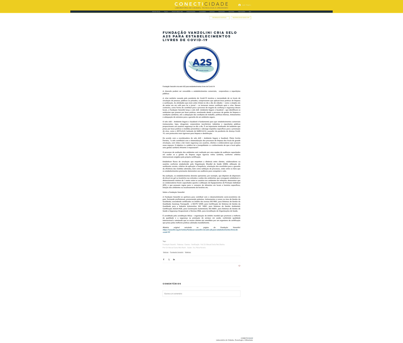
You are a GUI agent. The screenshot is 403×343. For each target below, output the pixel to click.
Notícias (165, 252)
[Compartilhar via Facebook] (164, 259)
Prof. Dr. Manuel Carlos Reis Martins (213, 244)
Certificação (195, 244)
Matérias (188, 252)
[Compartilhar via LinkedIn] (174, 259)
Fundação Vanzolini (169, 244)
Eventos (187, 244)
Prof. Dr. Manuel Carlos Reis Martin (174, 248)
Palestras (180, 244)
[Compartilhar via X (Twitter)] (169, 259)
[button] (241, 17)
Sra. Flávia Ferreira (199, 248)
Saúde (189, 248)
